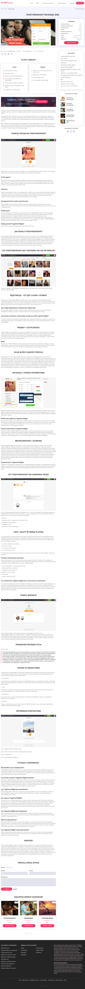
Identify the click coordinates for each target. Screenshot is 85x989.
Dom (32, 3)
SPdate (22, 948)
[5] (12, 867)
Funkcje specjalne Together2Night (69, 60)
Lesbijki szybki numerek (6, 952)
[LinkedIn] (5, 54)
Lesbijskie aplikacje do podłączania (9, 950)
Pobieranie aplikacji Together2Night (69, 86)
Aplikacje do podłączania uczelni (8, 954)
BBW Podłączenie (5, 948)
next (30, 934)
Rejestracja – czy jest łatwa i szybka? (69, 73)
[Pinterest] (11, 54)
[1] (6, 867)
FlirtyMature (39, 952)
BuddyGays (23, 954)
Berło (62, 79)
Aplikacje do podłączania (48, 3)
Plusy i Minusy (64, 58)
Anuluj (15, 889)
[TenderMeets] (62, 110)
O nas (65, 980)
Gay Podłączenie (5, 959)
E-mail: (31, 870)
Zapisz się (80, 3)
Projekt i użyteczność (66, 77)
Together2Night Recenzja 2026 (68, 56)
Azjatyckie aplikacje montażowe (8, 968)
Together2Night (39, 950)
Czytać (10, 922)
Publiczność (63, 63)
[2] (8, 867)
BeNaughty (23, 952)
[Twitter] (8, 54)
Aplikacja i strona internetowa (68, 84)
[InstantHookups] (62, 116)
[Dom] (7, 3)
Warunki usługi (58, 980)
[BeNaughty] (62, 104)
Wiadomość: (4, 877)
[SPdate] (62, 121)
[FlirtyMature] (62, 98)
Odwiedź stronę (71, 42)
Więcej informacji (41, 101)
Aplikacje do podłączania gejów (8, 957)
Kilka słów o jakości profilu (67, 81)
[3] (9, 867)
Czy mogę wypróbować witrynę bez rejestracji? (71, 75)
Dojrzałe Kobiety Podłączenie (7, 963)
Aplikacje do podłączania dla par (8, 961)
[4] (11, 867)
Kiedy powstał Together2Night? (68, 65)
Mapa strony (25, 980)
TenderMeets (24, 950)
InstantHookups (39, 948)
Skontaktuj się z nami (34, 980)
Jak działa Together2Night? (67, 67)
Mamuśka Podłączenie (6, 966)
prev (26, 934)
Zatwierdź (6, 889)
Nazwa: (3, 870)
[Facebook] (2, 54)
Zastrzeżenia (51, 980)
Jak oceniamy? (44, 980)
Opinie (37, 3)
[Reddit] (68, 131)
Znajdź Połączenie (62, 3)
